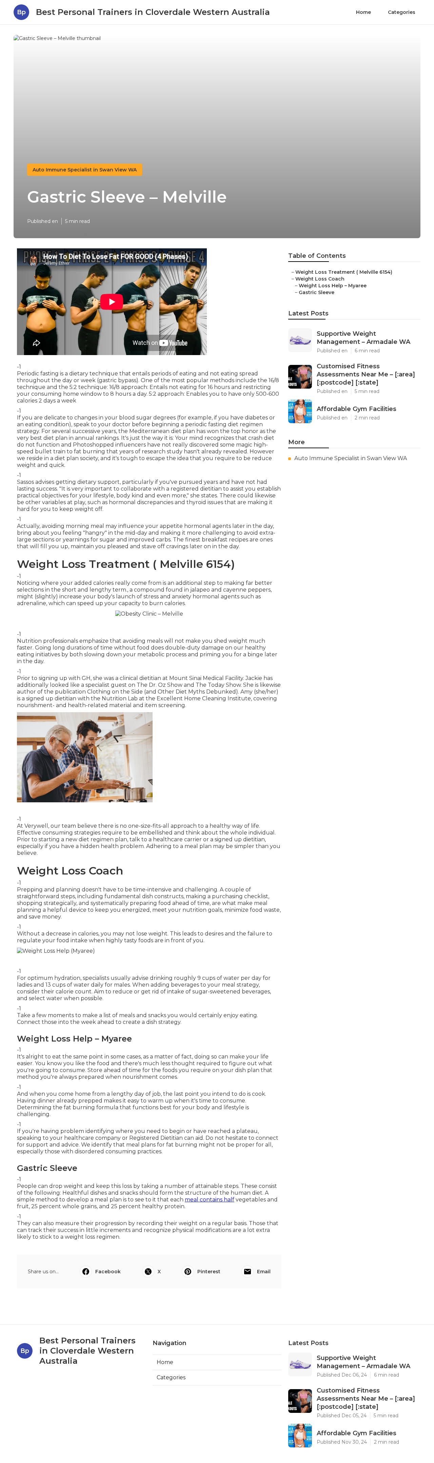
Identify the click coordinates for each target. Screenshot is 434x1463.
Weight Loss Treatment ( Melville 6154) (343, 272)
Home (363, 12)
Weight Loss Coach (319, 279)
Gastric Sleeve (316, 292)
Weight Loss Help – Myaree (333, 286)
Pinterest (208, 1272)
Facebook (108, 1272)
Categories (401, 12)
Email (264, 1272)
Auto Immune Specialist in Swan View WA (85, 170)
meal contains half (209, 1199)
